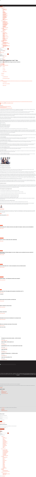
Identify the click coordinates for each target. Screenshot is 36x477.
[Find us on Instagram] (1, 387)
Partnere (2, 41)
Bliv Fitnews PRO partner (6, 43)
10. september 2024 (2, 319)
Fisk (3, 52)
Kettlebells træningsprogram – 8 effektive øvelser (9, 353)
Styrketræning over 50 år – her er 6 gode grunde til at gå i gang (11, 345)
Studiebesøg (4, 43)
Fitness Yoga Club (4, 349)
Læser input (4, 85)
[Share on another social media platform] (0, 104)
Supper (4, 38)
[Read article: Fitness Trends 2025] (18, 309)
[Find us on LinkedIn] (0, 387)
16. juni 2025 (1, 292)
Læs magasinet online (4, 391)
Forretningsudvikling (5, 36)
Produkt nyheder (5, 33)
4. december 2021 (2, 64)
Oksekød (4, 59)
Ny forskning (4, 16)
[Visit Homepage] (1, 0)
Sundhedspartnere (5, 42)
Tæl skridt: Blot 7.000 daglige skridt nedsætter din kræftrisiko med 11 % (12, 291)
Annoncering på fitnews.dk (4, 393)
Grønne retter (4, 32)
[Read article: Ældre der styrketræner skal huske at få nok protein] (18, 321)
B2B (1, 31)
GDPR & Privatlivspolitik (4, 410)
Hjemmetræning (5, 13)
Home (0, 58)
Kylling (4, 57)
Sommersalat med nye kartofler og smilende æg (8, 299)
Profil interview (5, 17)
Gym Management (5, 38)
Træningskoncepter (5, 27)
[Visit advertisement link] (13, 4)
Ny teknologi (4, 25)
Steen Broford (2, 63)
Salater (4, 35)
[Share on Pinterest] (0, 103)
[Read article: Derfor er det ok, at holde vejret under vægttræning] (18, 233)
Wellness (4, 18)
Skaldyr (4, 36)
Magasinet (2, 40)
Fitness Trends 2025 (3, 311)
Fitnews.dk (3, 407)
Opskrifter (2, 47)
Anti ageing (4, 12)
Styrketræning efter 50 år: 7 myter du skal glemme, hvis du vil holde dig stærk (13, 265)
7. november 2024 (2, 313)
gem (2, 105)
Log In (1, 430)
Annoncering (2, 409)
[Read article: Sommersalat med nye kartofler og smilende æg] (18, 296)
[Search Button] (8, 48)
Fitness (4, 7)
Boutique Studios (5, 22)
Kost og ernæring (5, 19)
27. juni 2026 (1, 228)
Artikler (2, 5)
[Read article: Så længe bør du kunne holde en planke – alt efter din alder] (18, 332)
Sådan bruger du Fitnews (6, 83)
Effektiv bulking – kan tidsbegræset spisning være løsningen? (10, 278)
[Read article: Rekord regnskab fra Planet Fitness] (18, 303)
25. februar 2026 (2, 267)
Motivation (4, 15)
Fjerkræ (4, 31)
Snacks (4, 66)
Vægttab (4, 11)
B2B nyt (2, 390)
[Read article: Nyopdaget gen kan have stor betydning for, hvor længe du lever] (18, 315)
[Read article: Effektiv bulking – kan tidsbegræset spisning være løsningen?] (18, 272)
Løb (3, 10)
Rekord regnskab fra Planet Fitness (6, 305)
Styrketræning (6, 65)
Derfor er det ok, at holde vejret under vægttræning (8, 239)
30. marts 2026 (2, 254)
